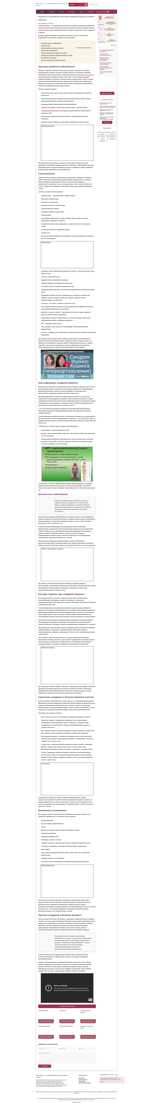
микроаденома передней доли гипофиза (54, 110)
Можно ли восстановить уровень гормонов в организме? (46, 1036)
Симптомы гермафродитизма (88, 1021)
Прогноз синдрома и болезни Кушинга (53, 60)
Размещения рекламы (85, 1083)
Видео (42, 11)
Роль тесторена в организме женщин (105, 63)
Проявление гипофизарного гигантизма (88, 1036)
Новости (51, 11)
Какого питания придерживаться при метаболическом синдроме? (107, 107)
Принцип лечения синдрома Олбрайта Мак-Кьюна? (106, 110)
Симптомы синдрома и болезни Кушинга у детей (56, 55)
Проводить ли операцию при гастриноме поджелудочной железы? (106, 113)
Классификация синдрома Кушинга (52, 48)
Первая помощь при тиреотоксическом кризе (67, 1036)
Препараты (72, 11)
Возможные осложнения (49, 57)
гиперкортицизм (48, 30)
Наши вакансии (83, 1079)
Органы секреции (102, 11)
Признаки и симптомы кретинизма (67, 1021)
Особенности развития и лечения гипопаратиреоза (46, 1021)
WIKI (81, 11)
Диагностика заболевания (49, 50)
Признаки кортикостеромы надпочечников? (106, 103)
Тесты (61, 11)
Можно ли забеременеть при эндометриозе (104, 59)
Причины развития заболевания (51, 43)
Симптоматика (45, 45)
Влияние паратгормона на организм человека (106, 68)
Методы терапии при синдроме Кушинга (54, 53)
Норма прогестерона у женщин (105, 54)
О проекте (91, 11)
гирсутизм (44, 303)
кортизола (41, 28)
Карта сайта (82, 1081)
